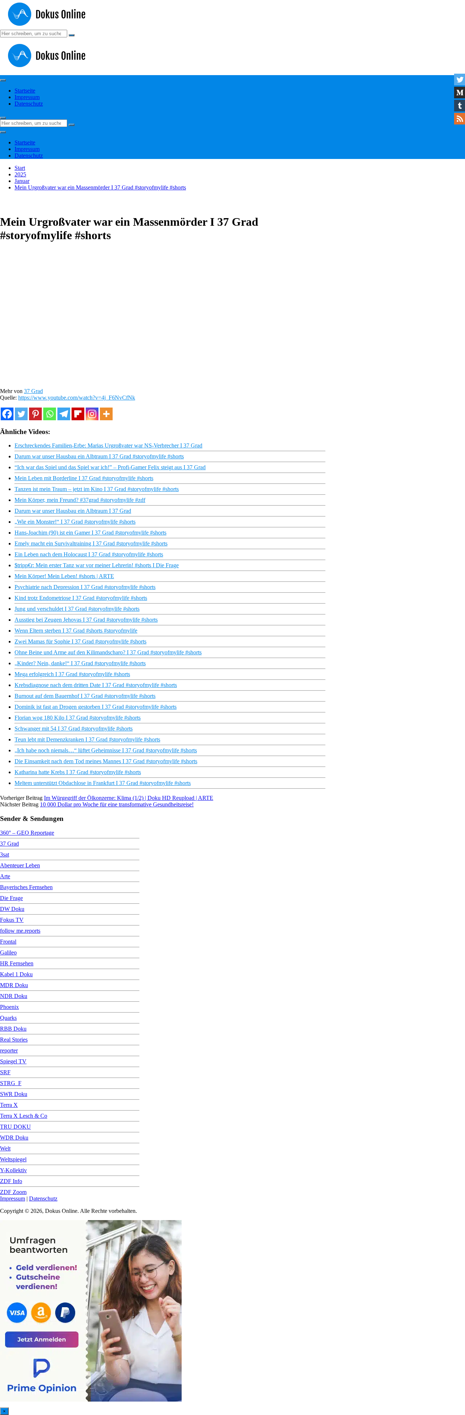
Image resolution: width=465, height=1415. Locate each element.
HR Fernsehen (16, 963)
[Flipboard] (78, 414)
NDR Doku (13, 996)
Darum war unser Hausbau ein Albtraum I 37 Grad (73, 511)
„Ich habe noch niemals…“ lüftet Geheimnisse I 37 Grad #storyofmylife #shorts (106, 750)
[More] (106, 414)
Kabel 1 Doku (16, 974)
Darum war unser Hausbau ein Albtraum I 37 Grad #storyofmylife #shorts (99, 456)
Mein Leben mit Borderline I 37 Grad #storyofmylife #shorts (84, 478)
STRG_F (10, 1083)
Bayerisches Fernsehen (26, 887)
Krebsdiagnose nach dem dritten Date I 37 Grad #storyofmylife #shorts (96, 685)
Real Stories (14, 1039)
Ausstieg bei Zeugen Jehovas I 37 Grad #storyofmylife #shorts (86, 620)
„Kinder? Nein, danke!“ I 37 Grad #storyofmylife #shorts (80, 663)
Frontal (8, 941)
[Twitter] (21, 414)
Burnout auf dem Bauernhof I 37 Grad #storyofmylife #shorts (85, 696)
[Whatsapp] (49, 414)
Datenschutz (29, 104)
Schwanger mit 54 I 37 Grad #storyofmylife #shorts (74, 728)
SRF (5, 1072)
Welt (5, 1148)
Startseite (25, 90)
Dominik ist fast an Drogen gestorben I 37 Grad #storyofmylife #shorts (96, 707)
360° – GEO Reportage (27, 833)
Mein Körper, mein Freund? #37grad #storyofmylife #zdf (80, 500)
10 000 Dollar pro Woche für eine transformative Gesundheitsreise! (117, 804)
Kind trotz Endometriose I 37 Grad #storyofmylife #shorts (81, 598)
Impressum (27, 97)
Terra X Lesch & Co (23, 1116)
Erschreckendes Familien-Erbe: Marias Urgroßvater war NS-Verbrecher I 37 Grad (108, 445)
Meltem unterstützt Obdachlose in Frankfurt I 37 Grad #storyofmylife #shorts (103, 783)
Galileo (8, 952)
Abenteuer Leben (20, 865)
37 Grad (33, 391)
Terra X (9, 1105)
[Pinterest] (35, 414)
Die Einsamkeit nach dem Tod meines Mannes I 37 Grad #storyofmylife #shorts (106, 761)
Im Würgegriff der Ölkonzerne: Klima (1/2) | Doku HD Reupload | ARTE (128, 798)
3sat (4, 854)
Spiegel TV (13, 1061)
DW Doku (12, 909)
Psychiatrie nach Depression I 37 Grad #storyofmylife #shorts (85, 587)
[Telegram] (63, 414)
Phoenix (9, 1007)
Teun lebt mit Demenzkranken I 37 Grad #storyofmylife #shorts (87, 739)
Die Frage (11, 898)
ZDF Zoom (13, 1192)
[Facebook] (7, 414)
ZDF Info (11, 1181)
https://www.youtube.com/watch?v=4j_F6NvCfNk (76, 397)
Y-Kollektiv (13, 1170)
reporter (9, 1050)
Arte (5, 876)
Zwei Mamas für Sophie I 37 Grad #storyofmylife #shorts (80, 641)
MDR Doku (14, 985)
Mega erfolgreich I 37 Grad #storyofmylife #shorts (72, 674)
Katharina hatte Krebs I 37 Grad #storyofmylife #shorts (78, 772)
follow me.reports (20, 931)
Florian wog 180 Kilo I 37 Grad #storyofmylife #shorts (78, 718)
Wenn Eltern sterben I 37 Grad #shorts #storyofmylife (76, 630)
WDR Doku (14, 1137)
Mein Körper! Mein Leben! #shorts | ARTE (64, 576)
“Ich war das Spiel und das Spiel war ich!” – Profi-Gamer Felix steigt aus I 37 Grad (110, 467)
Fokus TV (12, 920)
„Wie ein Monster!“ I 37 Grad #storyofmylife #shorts (75, 522)
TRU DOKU (15, 1127)
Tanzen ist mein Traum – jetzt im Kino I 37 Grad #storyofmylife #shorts (97, 489)
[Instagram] (92, 414)
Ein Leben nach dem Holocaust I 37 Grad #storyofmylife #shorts (89, 554)
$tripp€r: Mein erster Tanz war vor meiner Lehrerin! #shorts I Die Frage (97, 565)
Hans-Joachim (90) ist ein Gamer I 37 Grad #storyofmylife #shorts (90, 532)
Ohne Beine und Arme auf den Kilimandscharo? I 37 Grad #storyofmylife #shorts (108, 652)
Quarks (8, 1018)
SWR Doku (13, 1094)
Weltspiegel (13, 1159)
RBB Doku (13, 1029)
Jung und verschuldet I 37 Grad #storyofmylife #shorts (77, 609)
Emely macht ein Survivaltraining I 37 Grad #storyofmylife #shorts (91, 543)
